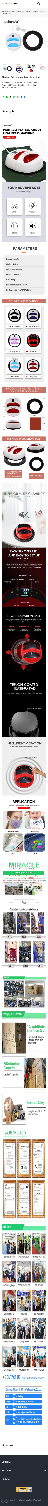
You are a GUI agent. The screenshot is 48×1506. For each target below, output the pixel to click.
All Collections (12, 11)
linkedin (25, 97)
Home (4, 11)
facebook (3, 97)
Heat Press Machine (24, 11)
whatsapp (14, 97)
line (7, 97)
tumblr (21, 97)
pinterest (18, 97)
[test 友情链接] (24, 1489)
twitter (10, 97)
